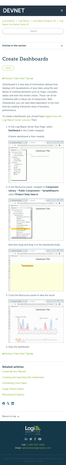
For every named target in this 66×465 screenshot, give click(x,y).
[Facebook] (3, 403)
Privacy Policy (28, 461)
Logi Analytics (8, 21)
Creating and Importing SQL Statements (23, 377)
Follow (8, 68)
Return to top (9, 416)
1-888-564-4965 (36, 444)
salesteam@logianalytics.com (36, 448)
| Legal (59, 458)
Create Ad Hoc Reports (14, 371)
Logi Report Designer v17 (44, 21)
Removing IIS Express (13, 394)
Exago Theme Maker (13, 389)
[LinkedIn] (12, 403)
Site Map (39, 461)
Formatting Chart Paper (14, 383)
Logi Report (23, 21)
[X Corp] (8, 403)
